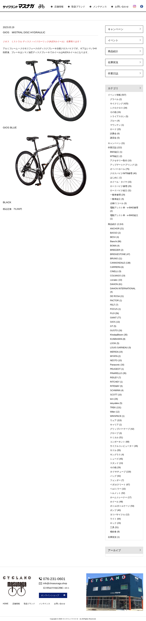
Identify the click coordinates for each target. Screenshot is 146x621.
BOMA (113, 245)
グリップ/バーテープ (120, 429)
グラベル (114, 99)
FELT (112, 305)
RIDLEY (114, 377)
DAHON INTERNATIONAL (122, 288)
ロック (113, 523)
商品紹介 (113, 51)
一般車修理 (115, 194)
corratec (114, 280)
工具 (112, 527)
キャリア (114, 424)
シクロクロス (116, 108)
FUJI (112, 313)
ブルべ (113, 120)
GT (111, 326)
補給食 (113, 531)
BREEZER (115, 250)
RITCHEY (114, 382)
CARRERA (115, 267)
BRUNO (114, 258)
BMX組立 (114, 152)
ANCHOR (114, 228)
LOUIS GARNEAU (119, 347)
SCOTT (113, 394)
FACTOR (114, 300)
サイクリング (116, 103)
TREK (113, 407)
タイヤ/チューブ (118, 471)
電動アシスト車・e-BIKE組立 (124, 215)
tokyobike (114, 403)
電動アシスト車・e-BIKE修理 (124, 207)
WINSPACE (115, 416)
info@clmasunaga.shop (55, 583)
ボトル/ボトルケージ (120, 506)
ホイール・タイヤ (118, 182)
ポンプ (113, 510)
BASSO (113, 233)
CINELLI (114, 271)
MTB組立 (114, 156)
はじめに (114, 177)
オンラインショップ (50, 595)
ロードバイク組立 (118, 190)
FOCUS (114, 309)
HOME (5, 604)
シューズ (114, 459)
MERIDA (114, 352)
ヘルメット (115, 493)
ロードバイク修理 (118, 186)
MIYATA (113, 356)
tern (112, 399)
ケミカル (114, 437)
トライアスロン (117, 116)
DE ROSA (115, 296)
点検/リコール (116, 203)
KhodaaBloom (116, 334)
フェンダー (115, 480)
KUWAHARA (116, 339)
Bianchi (113, 241)
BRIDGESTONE (118, 254)
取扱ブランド (78, 6)
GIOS (112, 322)
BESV (113, 237)
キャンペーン (115, 29)
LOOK (113, 343)
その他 (113, 112)
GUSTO (114, 330)
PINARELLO (116, 373)
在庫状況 (113, 62)
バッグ (113, 476)
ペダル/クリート (118, 484)
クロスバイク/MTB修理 (121, 173)
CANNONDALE (117, 263)
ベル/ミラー (115, 489)
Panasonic (115, 364)
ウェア (113, 420)
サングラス (115, 454)
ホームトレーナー (118, 497)
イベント (113, 40)
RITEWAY (114, 386)
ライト (113, 519)
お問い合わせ (121, 6)
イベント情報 (114, 95)
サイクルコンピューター (122, 446)
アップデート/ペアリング (122, 165)
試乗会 (113, 133)
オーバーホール (117, 169)
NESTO (113, 360)
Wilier (112, 412)
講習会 (113, 138)
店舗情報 (58, 6)
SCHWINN (115, 390)
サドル (113, 450)
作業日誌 (113, 73)
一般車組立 (115, 199)
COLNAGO (115, 275)
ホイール (114, 501)
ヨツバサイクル (117, 514)
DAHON (114, 284)
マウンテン (115, 125)
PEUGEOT (115, 369)
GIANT (113, 317)
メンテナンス (100, 6)
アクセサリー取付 (118, 160)
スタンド (114, 463)
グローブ (114, 433)
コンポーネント (117, 441)
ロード (113, 129)
